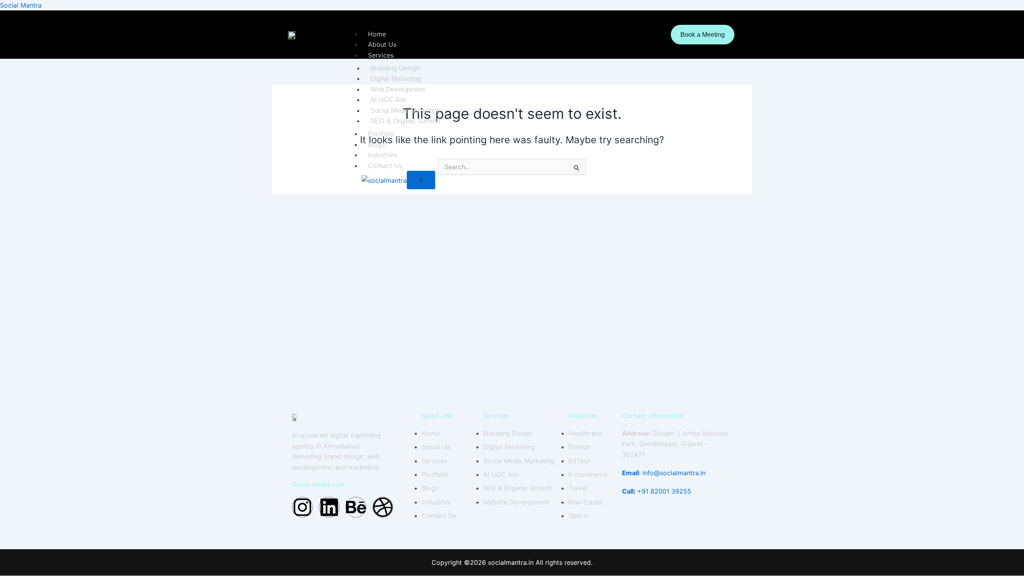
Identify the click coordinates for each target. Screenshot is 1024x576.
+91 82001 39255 (656, 491)
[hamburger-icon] (649, 35)
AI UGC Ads (388, 100)
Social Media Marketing (405, 110)
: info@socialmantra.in (664, 473)
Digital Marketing (395, 78)
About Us (382, 44)
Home (377, 34)
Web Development (397, 89)
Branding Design (395, 68)
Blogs (376, 144)
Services (381, 55)
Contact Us (385, 166)
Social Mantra (21, 5)
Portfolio (381, 134)
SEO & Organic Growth (405, 121)
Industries (382, 155)
